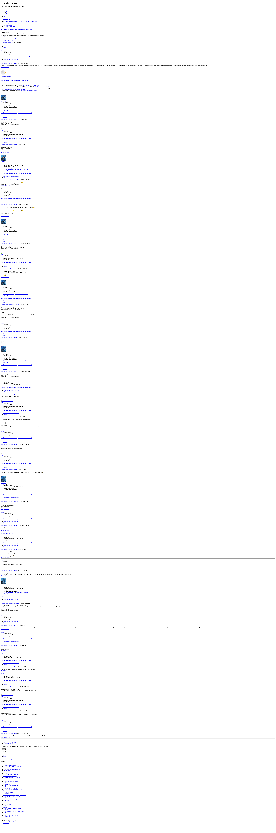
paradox (2, 381)
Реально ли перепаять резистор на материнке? (19, 29)
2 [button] (3, 46)
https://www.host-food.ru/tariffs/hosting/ (31, 85)
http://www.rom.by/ (14, 149)
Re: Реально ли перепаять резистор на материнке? (16, 113)
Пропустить (3, 8)
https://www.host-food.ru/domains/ (29, 90)
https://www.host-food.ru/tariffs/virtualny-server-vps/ (47, 86)
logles (2, 50)
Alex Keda (3, 101)
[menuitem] (9, 13)
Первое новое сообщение (7, 42)
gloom (2, 130)
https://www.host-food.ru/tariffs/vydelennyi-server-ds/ (13, 89)
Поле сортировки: (20, 746)
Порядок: (37, 746)
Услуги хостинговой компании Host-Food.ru (14, 80)
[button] (4, 47)
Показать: (4, 746)
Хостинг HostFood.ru (6, 76)
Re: (2, 596)
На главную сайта (5, 826)
